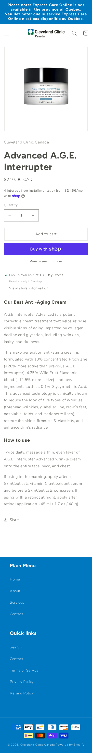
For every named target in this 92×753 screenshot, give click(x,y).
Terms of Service (24, 670)
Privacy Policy (22, 681)
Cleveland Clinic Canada (38, 745)
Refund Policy (22, 693)
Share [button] (15, 519)
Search (16, 647)
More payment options (46, 261)
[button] (6, 33)
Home (15, 579)
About (15, 590)
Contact (16, 614)
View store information (29, 288)
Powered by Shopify (70, 745)
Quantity (11, 205)
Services (17, 602)
